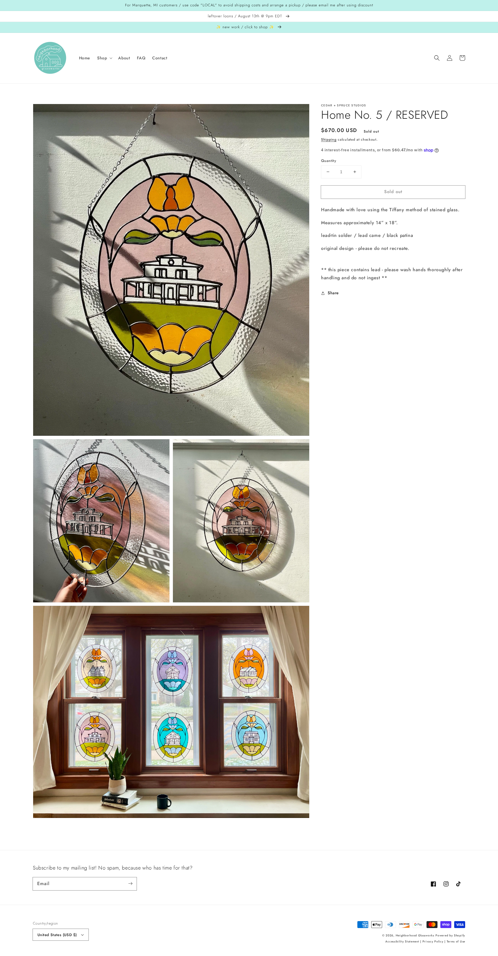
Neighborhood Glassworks (415, 935)
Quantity (328, 160)
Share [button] (333, 293)
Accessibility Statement (402, 941)
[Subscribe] (130, 883)
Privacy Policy (433, 941)
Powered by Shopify (450, 935)
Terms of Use (456, 941)
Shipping (329, 139)
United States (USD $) (57, 935)
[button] (104, 58)
